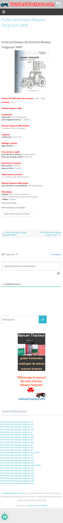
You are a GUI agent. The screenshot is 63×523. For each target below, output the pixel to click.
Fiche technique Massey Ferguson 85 (16, 444)
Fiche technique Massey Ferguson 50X (17, 437)
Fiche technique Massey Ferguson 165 (17, 483)
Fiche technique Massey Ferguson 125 (17, 460)
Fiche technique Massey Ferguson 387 (50, 233)
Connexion (56, 254)
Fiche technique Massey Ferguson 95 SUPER (19, 452)
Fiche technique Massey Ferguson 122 (17, 457)
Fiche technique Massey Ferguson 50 (16, 434)
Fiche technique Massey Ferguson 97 (16, 455)
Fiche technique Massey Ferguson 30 (16, 424)
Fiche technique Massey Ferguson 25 (16, 421)
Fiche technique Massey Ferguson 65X (17, 442)
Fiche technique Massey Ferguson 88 (16, 447)
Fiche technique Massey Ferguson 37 (16, 432)
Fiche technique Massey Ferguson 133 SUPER (20, 465)
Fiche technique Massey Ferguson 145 (17, 473)
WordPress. (42, 505)
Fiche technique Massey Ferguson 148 (17, 478)
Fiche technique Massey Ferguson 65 (16, 439)
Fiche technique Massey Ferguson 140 (17, 468)
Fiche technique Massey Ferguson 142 (17, 470)
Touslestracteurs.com (12, 493)
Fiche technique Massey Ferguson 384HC (14, 233)
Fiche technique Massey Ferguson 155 (17, 480)
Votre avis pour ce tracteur (14, 207)
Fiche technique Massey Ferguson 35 (16, 426)
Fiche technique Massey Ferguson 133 (17, 462)
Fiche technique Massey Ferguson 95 (16, 449)
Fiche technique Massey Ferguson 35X (17, 429)
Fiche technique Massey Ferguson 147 (17, 475)
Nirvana (33, 505)
